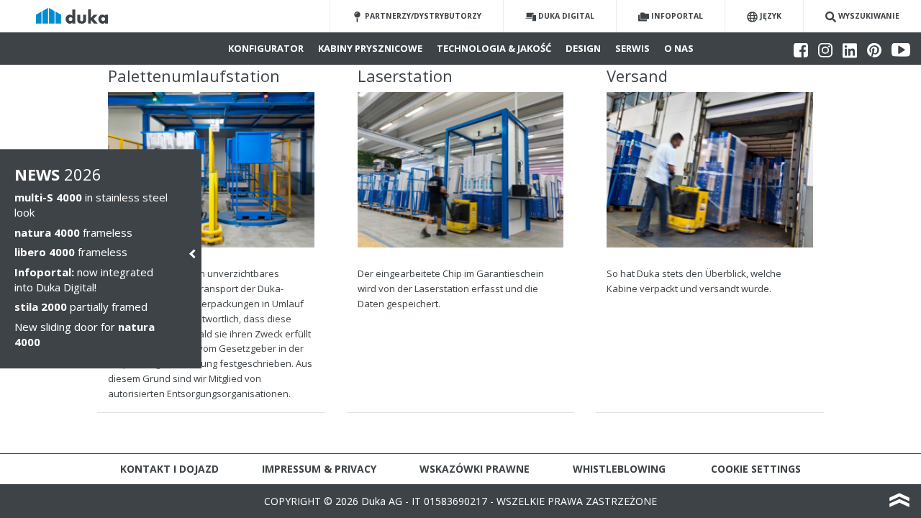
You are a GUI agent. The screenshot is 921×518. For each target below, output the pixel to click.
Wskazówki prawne (474, 469)
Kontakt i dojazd (169, 469)
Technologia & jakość (494, 48)
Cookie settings (756, 469)
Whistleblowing (619, 469)
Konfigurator (266, 48)
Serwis (632, 48)
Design (583, 48)
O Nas (679, 48)
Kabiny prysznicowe (370, 48)
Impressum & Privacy (319, 469)
